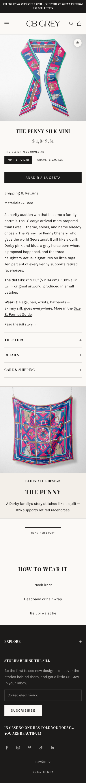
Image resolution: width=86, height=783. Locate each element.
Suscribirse (23, 710)
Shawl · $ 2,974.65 (50, 159)
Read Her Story (43, 532)
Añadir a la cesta (43, 177)
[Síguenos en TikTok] (41, 747)
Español (41, 762)
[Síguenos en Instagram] (18, 747)
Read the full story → (20, 324)
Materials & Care (18, 203)
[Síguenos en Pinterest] (29, 747)
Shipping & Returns (21, 193)
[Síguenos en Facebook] (6, 747)
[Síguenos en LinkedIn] (52, 747)
